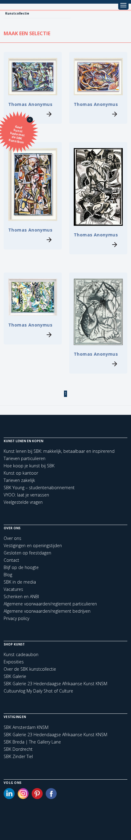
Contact (11, 560)
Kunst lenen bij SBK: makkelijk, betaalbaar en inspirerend (59, 451)
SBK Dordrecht (18, 749)
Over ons (12, 538)
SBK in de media (20, 582)
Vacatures (13, 589)
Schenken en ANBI (21, 596)
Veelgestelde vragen (23, 502)
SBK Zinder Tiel (18, 756)
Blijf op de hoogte (21, 567)
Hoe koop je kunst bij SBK (29, 466)
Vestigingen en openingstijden (33, 545)
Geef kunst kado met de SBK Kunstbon (17, 134)
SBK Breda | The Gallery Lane (32, 742)
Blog (8, 575)
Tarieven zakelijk (19, 480)
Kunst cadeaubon (21, 654)
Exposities (14, 662)
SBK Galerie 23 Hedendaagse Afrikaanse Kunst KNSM (55, 683)
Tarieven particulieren (24, 458)
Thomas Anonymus (30, 104)
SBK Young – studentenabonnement (39, 487)
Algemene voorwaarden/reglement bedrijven (47, 611)
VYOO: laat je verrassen (26, 495)
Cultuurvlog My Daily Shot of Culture (38, 691)
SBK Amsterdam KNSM (26, 727)
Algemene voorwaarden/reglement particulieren (50, 604)
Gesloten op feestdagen (27, 553)
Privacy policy (16, 618)
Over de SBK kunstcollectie (30, 669)
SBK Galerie (15, 676)
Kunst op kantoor (21, 473)
